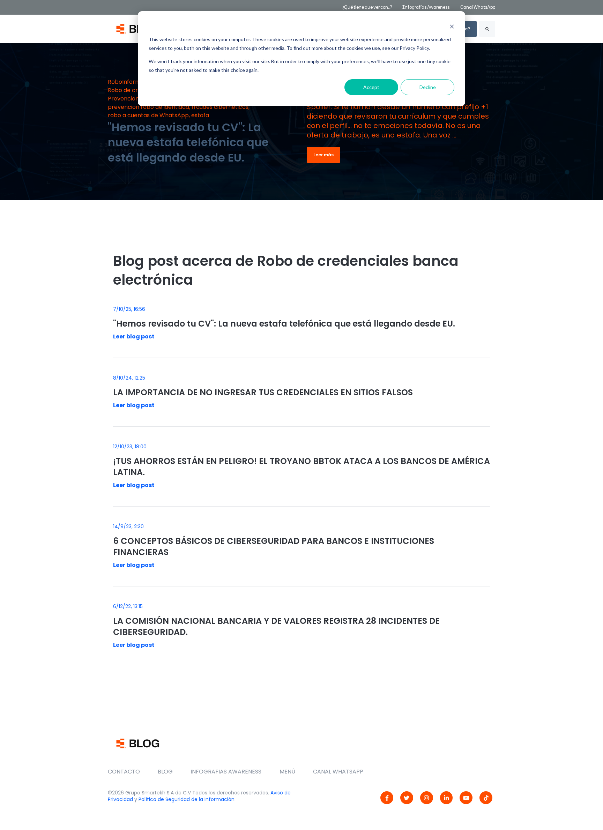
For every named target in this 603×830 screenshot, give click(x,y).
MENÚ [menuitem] (287, 772)
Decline (427, 87)
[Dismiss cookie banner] (451, 26)
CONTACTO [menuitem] (124, 772)
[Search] (487, 29)
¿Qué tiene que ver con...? (367, 7)
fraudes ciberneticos (220, 107)
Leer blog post (134, 336)
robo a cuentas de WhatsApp (148, 115)
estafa (200, 115)
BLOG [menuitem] (165, 772)
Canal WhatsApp (477, 7)
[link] (386, 797)
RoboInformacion (132, 82)
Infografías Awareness (426, 7)
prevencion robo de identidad (148, 107)
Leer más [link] (323, 155)
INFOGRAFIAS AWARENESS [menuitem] (226, 772)
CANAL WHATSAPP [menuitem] (338, 772)
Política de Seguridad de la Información (186, 799)
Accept (371, 87)
